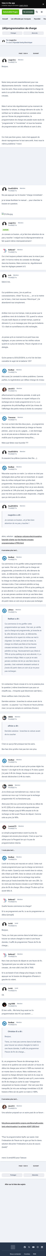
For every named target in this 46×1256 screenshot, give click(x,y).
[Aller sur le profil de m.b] (4, 276)
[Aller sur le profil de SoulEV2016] (4, 189)
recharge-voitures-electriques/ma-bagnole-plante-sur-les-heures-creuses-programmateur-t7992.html (22, 539)
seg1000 (11, 1004)
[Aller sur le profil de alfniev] (4, 611)
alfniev (10, 610)
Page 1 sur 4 (23, 53)
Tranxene (11, 417)
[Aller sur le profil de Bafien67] (4, 251)
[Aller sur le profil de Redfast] (4, 371)
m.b (9, 275)
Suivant (36, 53)
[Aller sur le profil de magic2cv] (3, 41)
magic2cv (13, 40)
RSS (34, 1254)
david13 (11, 389)
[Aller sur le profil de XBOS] (4, 718)
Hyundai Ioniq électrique (22, 42)
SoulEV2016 (13, 188)
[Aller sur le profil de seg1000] (4, 1005)
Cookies (27, 1254)
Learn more (4, 4)
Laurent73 (12, 826)
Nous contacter (15, 1254)
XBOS (10, 717)
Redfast (11, 370)
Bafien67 (11, 250)
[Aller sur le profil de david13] (4, 390)
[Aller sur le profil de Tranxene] (4, 418)
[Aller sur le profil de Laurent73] (4, 827)
